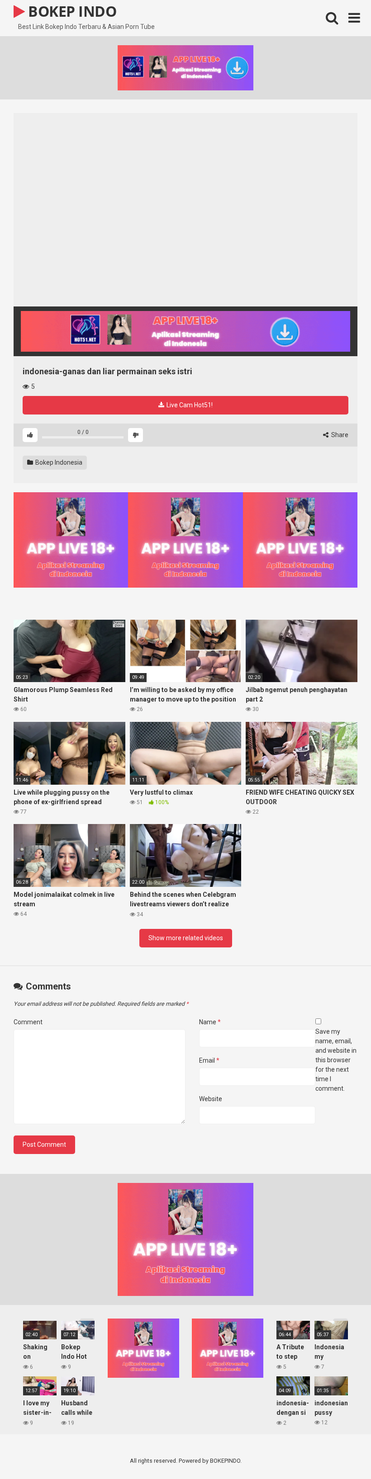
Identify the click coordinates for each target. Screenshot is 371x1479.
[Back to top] (340, 1451)
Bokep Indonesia (58, 462)
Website (210, 1098)
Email (209, 1060)
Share (339, 434)
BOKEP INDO (70, 11)
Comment (28, 1022)
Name (210, 1022)
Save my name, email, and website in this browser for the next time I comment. (336, 1060)
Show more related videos (185, 938)
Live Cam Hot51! (189, 405)
